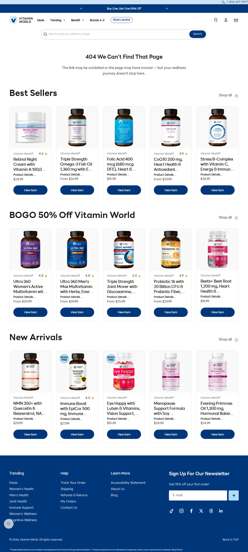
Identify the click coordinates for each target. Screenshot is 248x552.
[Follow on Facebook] (191, 511)
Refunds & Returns (74, 495)
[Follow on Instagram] (181, 511)
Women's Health (21, 489)
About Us (118, 489)
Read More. (177, 550)
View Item (30, 190)
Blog (114, 495)
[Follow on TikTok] (171, 511)
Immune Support (21, 507)
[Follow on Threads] (211, 511)
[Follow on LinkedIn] (221, 511)
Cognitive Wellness (23, 520)
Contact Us (69, 507)
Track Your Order (73, 483)
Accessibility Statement (128, 483)
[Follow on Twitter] (201, 511)
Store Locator (121, 19)
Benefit (75, 20)
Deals (40, 20)
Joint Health (18, 501)
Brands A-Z (97, 20)
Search (197, 34)
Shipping (67, 489)
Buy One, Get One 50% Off (124, 8)
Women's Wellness (23, 514)
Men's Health (18, 495)
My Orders (68, 501)
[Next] (167, 8)
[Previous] (81, 8)
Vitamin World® (23, 154)
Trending (55, 20)
